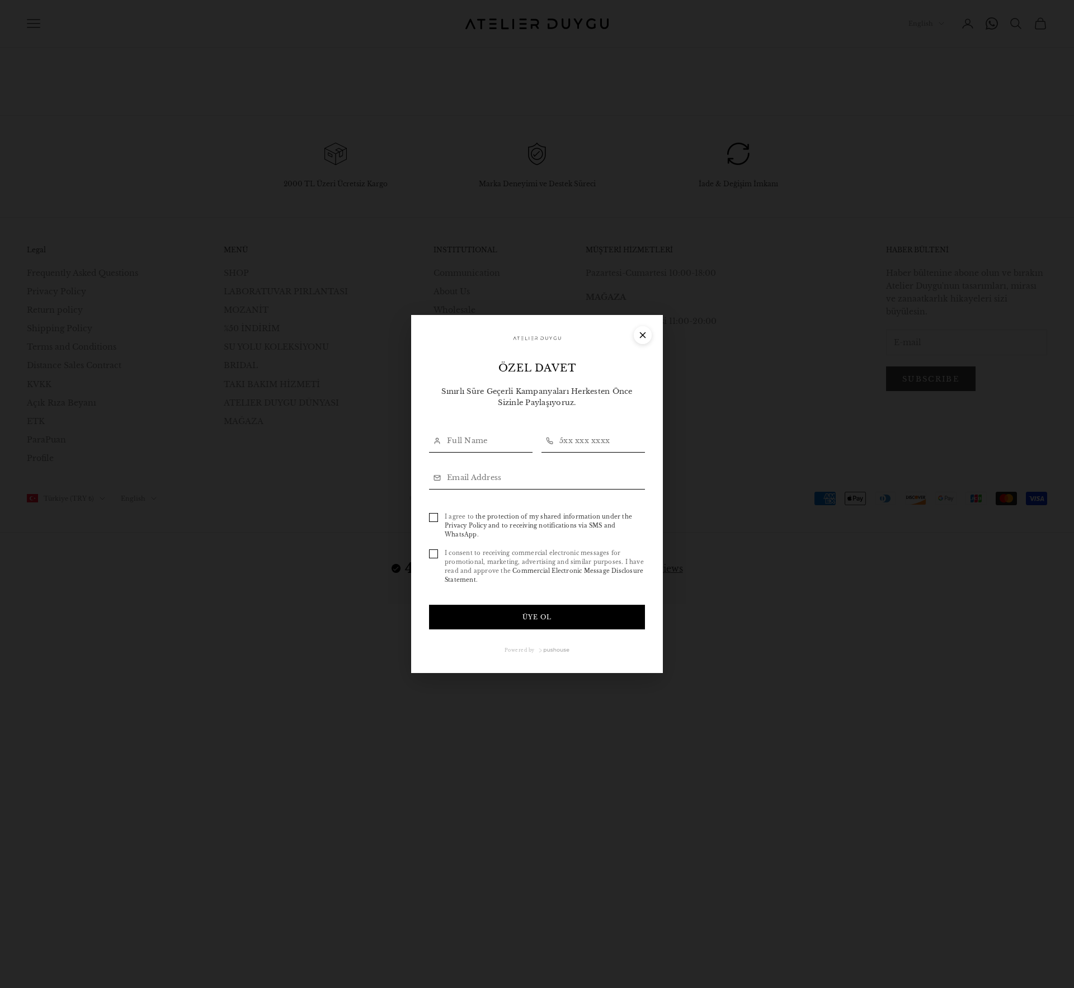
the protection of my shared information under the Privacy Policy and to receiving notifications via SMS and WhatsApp (538, 525)
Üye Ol (537, 617)
